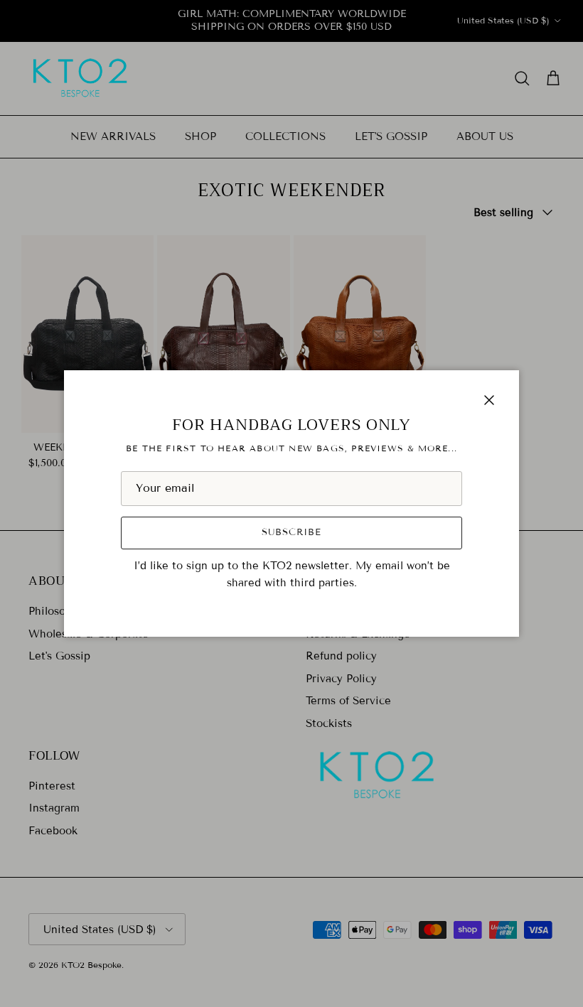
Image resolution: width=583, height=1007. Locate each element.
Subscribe (291, 532)
